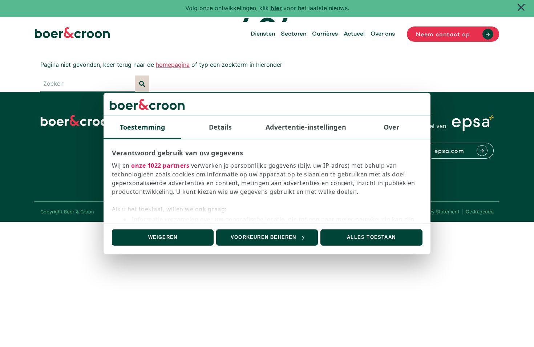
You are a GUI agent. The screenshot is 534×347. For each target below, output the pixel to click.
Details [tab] (220, 127)
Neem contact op (443, 35)
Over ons (383, 34)
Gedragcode (480, 212)
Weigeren (163, 237)
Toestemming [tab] (142, 127)
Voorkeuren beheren (263, 237)
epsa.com (449, 151)
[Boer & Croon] (72, 36)
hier (276, 9)
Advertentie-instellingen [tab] (306, 127)
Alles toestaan (371, 237)
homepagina (173, 64)
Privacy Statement (439, 212)
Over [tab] (391, 127)
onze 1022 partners (160, 166)
